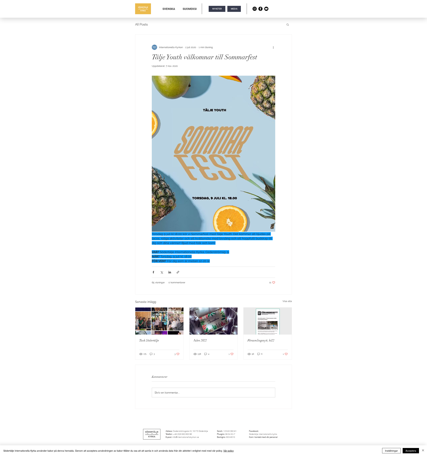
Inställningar (391, 450)
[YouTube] (266, 9)
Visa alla (287, 301)
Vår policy (228, 450)
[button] (168, 9)
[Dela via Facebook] (153, 272)
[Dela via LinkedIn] (169, 272)
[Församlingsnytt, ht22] (268, 321)
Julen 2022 (200, 340)
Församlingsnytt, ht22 (261, 340)
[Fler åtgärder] (273, 47)
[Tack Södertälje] (159, 321)
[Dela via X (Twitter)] (161, 272)
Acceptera (410, 450)
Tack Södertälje (149, 340)
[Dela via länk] (177, 272)
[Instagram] (255, 9)
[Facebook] (260, 9)
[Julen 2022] (213, 321)
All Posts (141, 24)
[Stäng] (423, 450)
